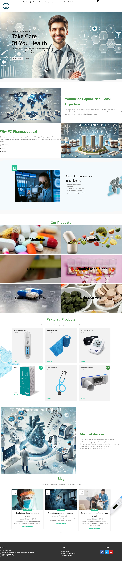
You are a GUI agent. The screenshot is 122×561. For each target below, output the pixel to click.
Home (19, 2)
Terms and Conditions (67, 555)
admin (29, 519)
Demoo (15, 367)
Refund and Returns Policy (68, 553)
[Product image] (94, 383)
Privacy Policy (65, 551)
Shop (34, 2)
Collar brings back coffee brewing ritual (94, 514)
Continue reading (27, 526)
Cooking (83, 332)
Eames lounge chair (52, 367)
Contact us (71, 2)
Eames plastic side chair (87, 367)
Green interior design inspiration (61, 513)
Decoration (27, 509)
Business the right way (46, 2)
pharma (15, 369)
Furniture (16, 332)
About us (26, 2)
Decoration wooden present (87, 330)
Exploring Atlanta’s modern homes (27, 514)
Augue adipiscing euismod (20, 330)
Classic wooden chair (52, 330)
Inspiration (61, 509)
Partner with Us (60, 2)
